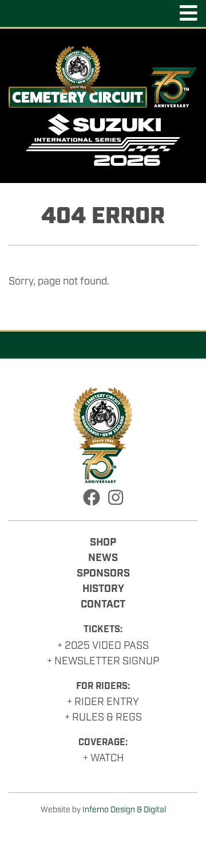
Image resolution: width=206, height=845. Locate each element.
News (103, 558)
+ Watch (103, 758)
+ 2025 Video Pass (103, 646)
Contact (103, 605)
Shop (103, 543)
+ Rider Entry (103, 702)
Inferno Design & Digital (124, 810)
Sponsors (103, 574)
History (103, 589)
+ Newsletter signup (103, 661)
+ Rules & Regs (103, 718)
